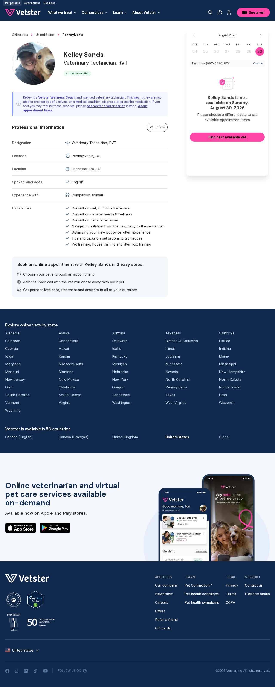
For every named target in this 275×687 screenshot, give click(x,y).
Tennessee (121, 395)
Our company (166, 585)
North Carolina (177, 379)
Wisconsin (227, 402)
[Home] (23, 12)
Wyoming (12, 410)
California (226, 333)
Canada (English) (19, 437)
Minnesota (173, 364)
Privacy (232, 585)
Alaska (64, 333)
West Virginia (175, 402)
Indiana (225, 348)
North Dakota (230, 379)
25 (205, 51)
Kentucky (119, 356)
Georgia (11, 348)
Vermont (12, 402)
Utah (223, 395)
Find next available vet (227, 137)
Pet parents (12, 3)
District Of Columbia (181, 341)
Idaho (116, 348)
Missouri (12, 372)
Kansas (64, 356)
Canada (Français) (74, 437)
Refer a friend (166, 619)
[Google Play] (55, 528)
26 (216, 51)
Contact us (254, 585)
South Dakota (70, 395)
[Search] (210, 12)
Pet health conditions (202, 594)
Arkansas (173, 333)
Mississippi (227, 364)
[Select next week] (260, 35)
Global (224, 437)
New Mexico (69, 379)
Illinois (170, 348)
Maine (224, 356)
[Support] (220, 12)
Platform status (257, 594)
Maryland (13, 364)
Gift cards (163, 628)
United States (177, 437)
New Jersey (15, 379)
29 (249, 51)
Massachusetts (71, 364)
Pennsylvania (176, 387)
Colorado (12, 341)
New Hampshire (232, 372)
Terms (231, 594)
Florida (224, 341)
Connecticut (68, 341)
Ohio (9, 387)
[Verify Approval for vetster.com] (35, 599)
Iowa (9, 356)
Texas (170, 395)
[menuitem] (62, 12)
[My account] (229, 12)
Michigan (119, 364)
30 (259, 51)
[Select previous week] (194, 35)
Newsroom (164, 594)
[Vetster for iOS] (20, 528)
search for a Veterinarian (106, 106)
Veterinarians (31, 3)
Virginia (64, 402)
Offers (160, 611)
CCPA (230, 602)
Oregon (118, 387)
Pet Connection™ (198, 585)
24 (194, 51)
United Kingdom (125, 437)
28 (238, 51)
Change (258, 63)
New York (120, 379)
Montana (66, 372)
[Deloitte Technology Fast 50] (41, 622)
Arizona (118, 333)
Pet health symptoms (202, 602)
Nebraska (120, 372)
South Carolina (17, 395)
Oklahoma (67, 387)
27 (227, 51)
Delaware (120, 341)
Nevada (171, 372)
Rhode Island (229, 387)
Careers (161, 602)
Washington (121, 402)
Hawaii (64, 348)
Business (49, 3)
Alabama (12, 333)
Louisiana (173, 356)
